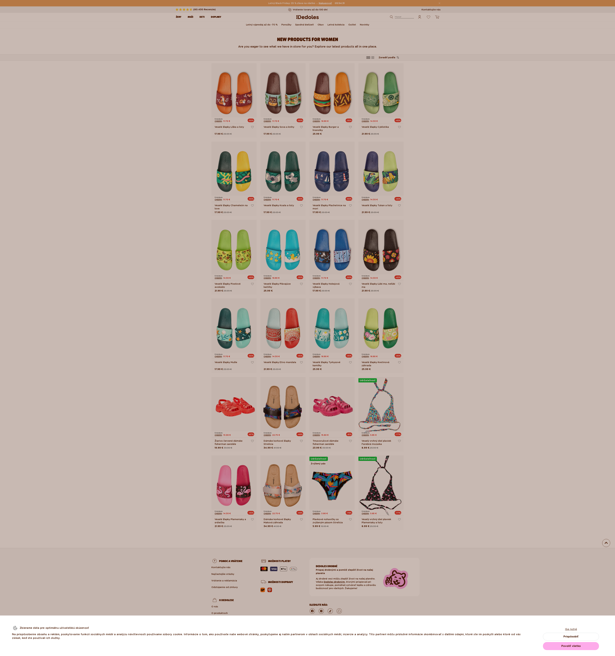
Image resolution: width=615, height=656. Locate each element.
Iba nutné (571, 629)
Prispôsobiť (570, 636)
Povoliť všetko (571, 646)
